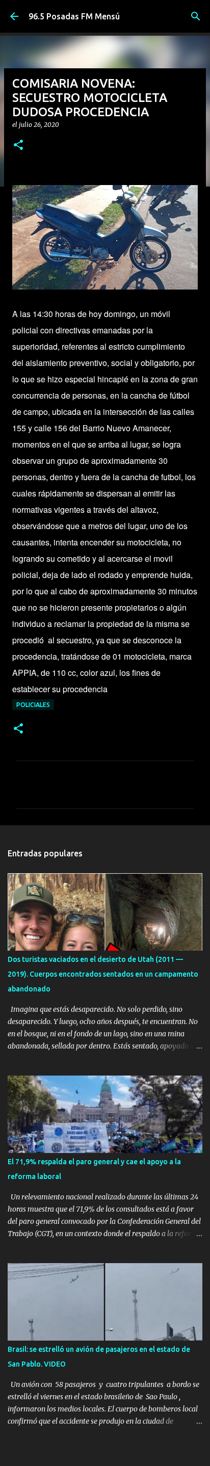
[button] (18, 145)
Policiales (33, 704)
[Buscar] (196, 16)
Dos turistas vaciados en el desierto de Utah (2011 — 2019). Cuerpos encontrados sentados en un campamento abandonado (103, 974)
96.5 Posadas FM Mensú (74, 16)
